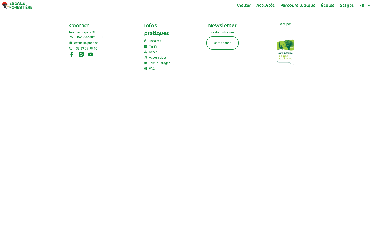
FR (361, 5)
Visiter (244, 5)
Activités (265, 5)
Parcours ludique (297, 5)
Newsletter (222, 25)
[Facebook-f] (71, 54)
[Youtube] (90, 54)
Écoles (327, 5)
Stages (347, 5)
